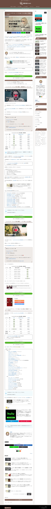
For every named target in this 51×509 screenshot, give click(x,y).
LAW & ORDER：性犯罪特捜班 (12, 370)
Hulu (14, 134)
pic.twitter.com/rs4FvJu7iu (12, 127)
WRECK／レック (9, 204)
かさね (41, 84)
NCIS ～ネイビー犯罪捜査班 (12, 351)
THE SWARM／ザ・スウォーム (11, 194)
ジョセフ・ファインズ (17, 45)
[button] (28, 32)
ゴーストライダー (10, 387)
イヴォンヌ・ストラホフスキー (25, 45)
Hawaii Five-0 (10, 365)
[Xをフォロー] (10, 439)
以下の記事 (14, 180)
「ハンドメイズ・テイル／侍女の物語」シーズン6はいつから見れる (14, 82)
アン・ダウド (22, 46)
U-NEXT (29, 134)
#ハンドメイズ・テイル (10, 119)
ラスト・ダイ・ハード (11, 377)
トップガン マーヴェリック (12, 382)
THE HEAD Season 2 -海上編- (11, 200)
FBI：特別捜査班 (10, 362)
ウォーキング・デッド (11, 366)
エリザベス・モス (11, 45)
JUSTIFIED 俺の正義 (11, 375)
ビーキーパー (10, 381)
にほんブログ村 (37, 101)
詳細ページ (12, 421)
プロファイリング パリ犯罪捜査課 (13, 360)
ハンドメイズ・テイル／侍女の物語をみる (19, 76)
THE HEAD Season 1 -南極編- (11, 199)
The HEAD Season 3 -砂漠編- (11, 201)
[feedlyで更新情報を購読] (11, 439)
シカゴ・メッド (10, 361)
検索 (35, 11)
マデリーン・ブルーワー (16, 46)
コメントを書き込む (18, 499)
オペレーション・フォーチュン (12, 385)
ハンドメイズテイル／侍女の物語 (11, 206)
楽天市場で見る (19, 302)
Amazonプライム (21, 134)
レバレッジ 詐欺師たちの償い (12, 372)
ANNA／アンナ (9, 205)
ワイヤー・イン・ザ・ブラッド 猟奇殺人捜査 (14, 355)
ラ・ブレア (19, 397)
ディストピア (22, 37)
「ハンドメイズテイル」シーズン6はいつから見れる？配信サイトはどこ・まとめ (16, 83)
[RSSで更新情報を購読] (12, 439)
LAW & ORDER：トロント (10, 195)
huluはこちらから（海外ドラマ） (25, 421)
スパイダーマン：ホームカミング (13, 386)
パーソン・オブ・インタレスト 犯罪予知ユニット (15, 367)
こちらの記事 (27, 397)
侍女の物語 (10, 37)
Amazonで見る (19, 300)
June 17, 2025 (22, 129)
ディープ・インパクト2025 (12, 380)
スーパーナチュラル (11, 371)
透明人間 (17, 57)
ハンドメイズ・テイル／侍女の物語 (15, 36)
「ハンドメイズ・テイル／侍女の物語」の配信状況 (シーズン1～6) (14, 81)
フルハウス (10, 356)
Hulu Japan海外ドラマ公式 (10, 245)
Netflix (21, 159)
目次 (17, 80)
